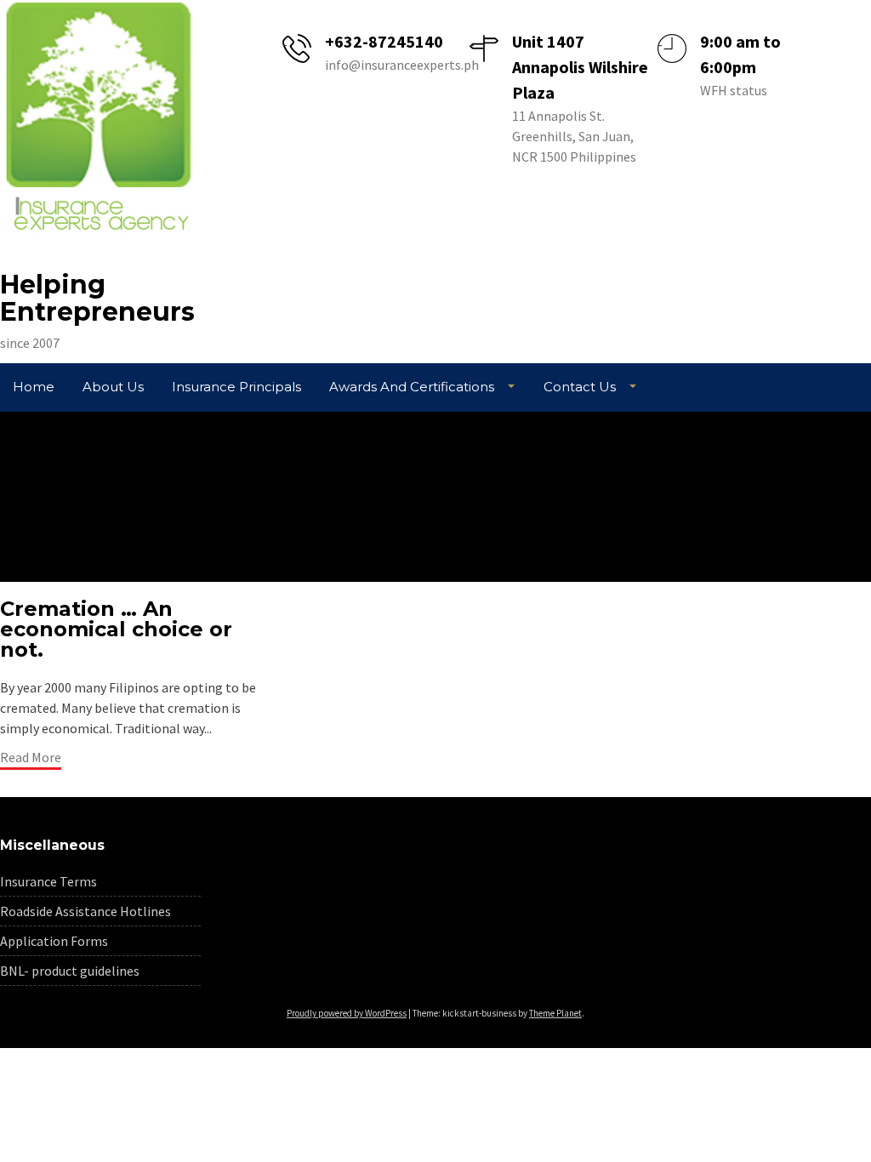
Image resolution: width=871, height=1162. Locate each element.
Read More (30, 757)
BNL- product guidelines (69, 970)
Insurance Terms (48, 881)
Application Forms (54, 940)
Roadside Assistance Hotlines (85, 911)
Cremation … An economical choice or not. (116, 629)
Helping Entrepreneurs (97, 298)
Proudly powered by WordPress (347, 1013)
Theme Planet (555, 1013)
